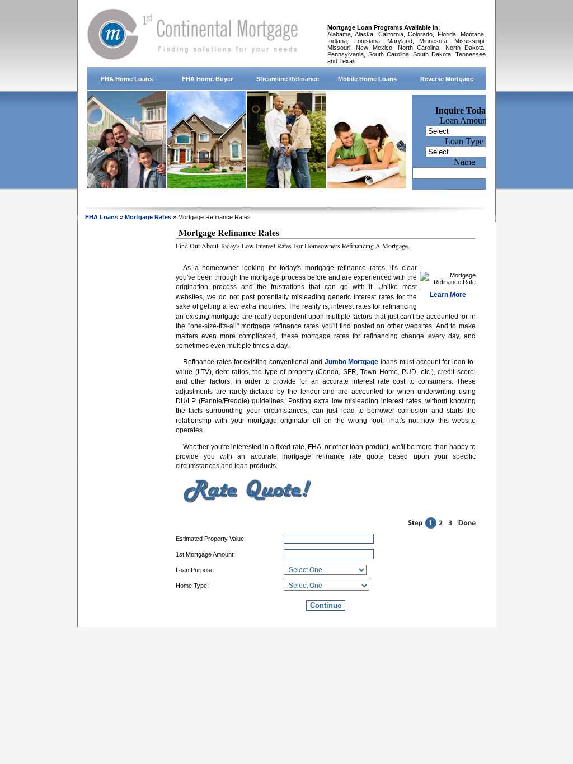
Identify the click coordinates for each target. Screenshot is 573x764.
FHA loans (101, 217)
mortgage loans (126, 198)
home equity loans (367, 198)
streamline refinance (287, 79)
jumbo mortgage (446, 198)
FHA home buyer (207, 79)
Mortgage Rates (149, 217)
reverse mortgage (446, 79)
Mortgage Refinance (287, 198)
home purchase (207, 198)
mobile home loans (367, 79)
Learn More (448, 295)
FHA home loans (127, 79)
